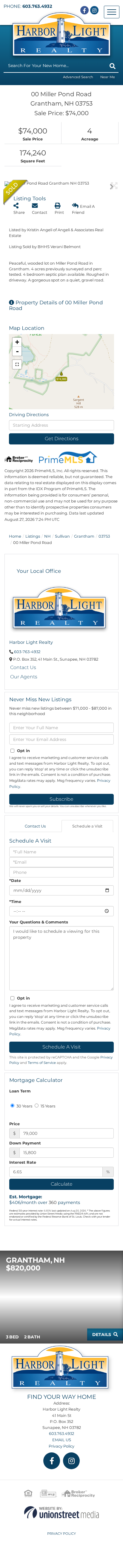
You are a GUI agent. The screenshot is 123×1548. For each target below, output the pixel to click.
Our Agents (23, 677)
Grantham (84, 536)
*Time (15, 901)
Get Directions (62, 438)
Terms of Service (42, 1063)
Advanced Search (78, 77)
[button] (113, 66)
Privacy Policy (61, 1446)
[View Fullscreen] (17, 364)
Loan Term (20, 1091)
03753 (104, 536)
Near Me (107, 77)
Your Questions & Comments (38, 922)
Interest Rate (22, 1162)
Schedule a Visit (87, 826)
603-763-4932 (27, 651)
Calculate (62, 1184)
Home (15, 536)
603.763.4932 (37, 6)
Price (14, 1123)
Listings (32, 536)
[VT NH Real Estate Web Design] (61, 1512)
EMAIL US (61, 1439)
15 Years (47, 1106)
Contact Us (23, 667)
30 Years (24, 1106)
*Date (15, 880)
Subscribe (61, 799)
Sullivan (62, 536)
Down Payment (25, 1143)
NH (47, 536)
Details (101, 1334)
